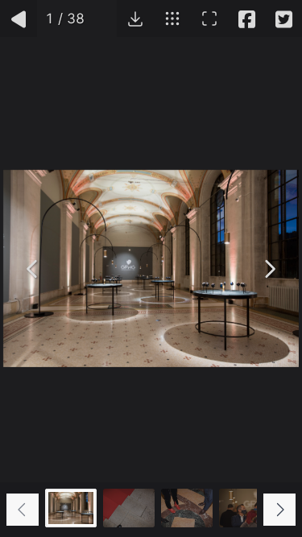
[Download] (135, 18)
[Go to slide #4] (245, 508)
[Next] (269, 269)
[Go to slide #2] (129, 508)
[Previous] (33, 269)
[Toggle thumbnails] (172, 18)
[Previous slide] (22, 510)
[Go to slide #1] (71, 508)
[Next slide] (279, 510)
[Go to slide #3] (187, 508)
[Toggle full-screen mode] (209, 18)
